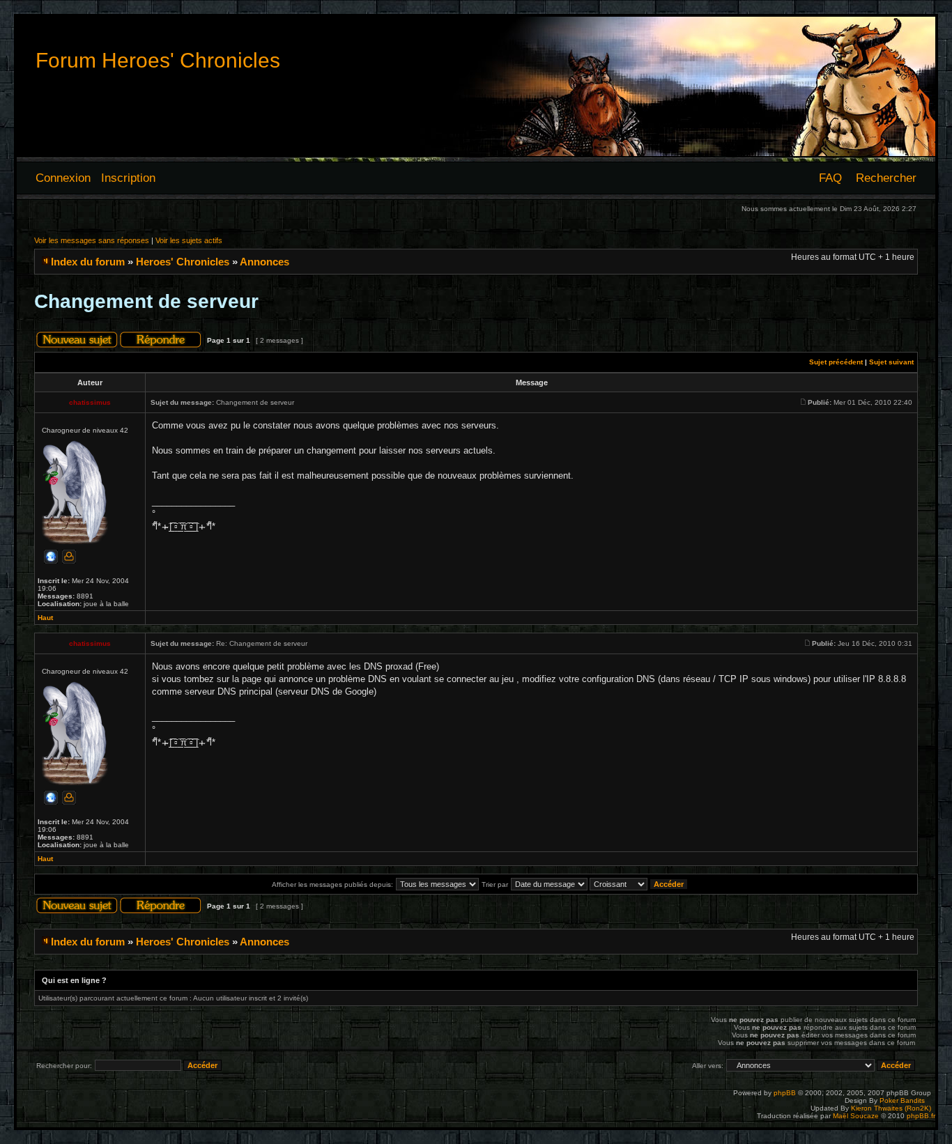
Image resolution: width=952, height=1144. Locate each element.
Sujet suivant (891, 362)
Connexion (63, 177)
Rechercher (886, 177)
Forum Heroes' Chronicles (158, 60)
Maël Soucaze (856, 1116)
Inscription (128, 177)
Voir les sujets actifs (188, 240)
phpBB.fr (921, 1116)
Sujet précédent (836, 362)
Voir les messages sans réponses (91, 240)
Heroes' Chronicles (182, 262)
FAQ (830, 177)
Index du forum (88, 262)
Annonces (264, 262)
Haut (45, 617)
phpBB (785, 1093)
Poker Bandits (902, 1100)
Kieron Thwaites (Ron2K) (891, 1108)
